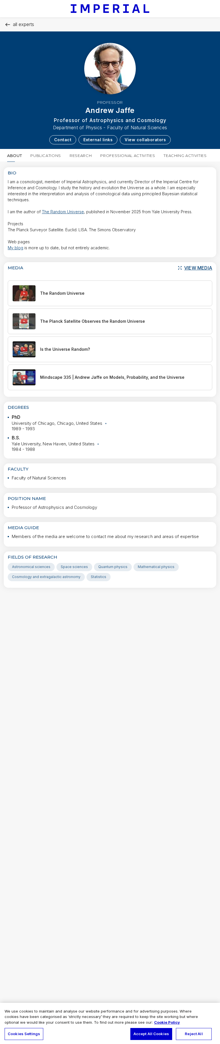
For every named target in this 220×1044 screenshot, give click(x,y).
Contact (63, 139)
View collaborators (145, 139)
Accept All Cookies (151, 1033)
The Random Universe (63, 211)
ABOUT (14, 155)
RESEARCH (81, 155)
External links (98, 139)
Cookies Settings (24, 1033)
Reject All (194, 1033)
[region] (110, 1023)
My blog (15, 247)
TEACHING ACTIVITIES (185, 155)
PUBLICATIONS (45, 155)
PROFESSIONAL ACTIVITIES (127, 155)
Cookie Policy (167, 1022)
